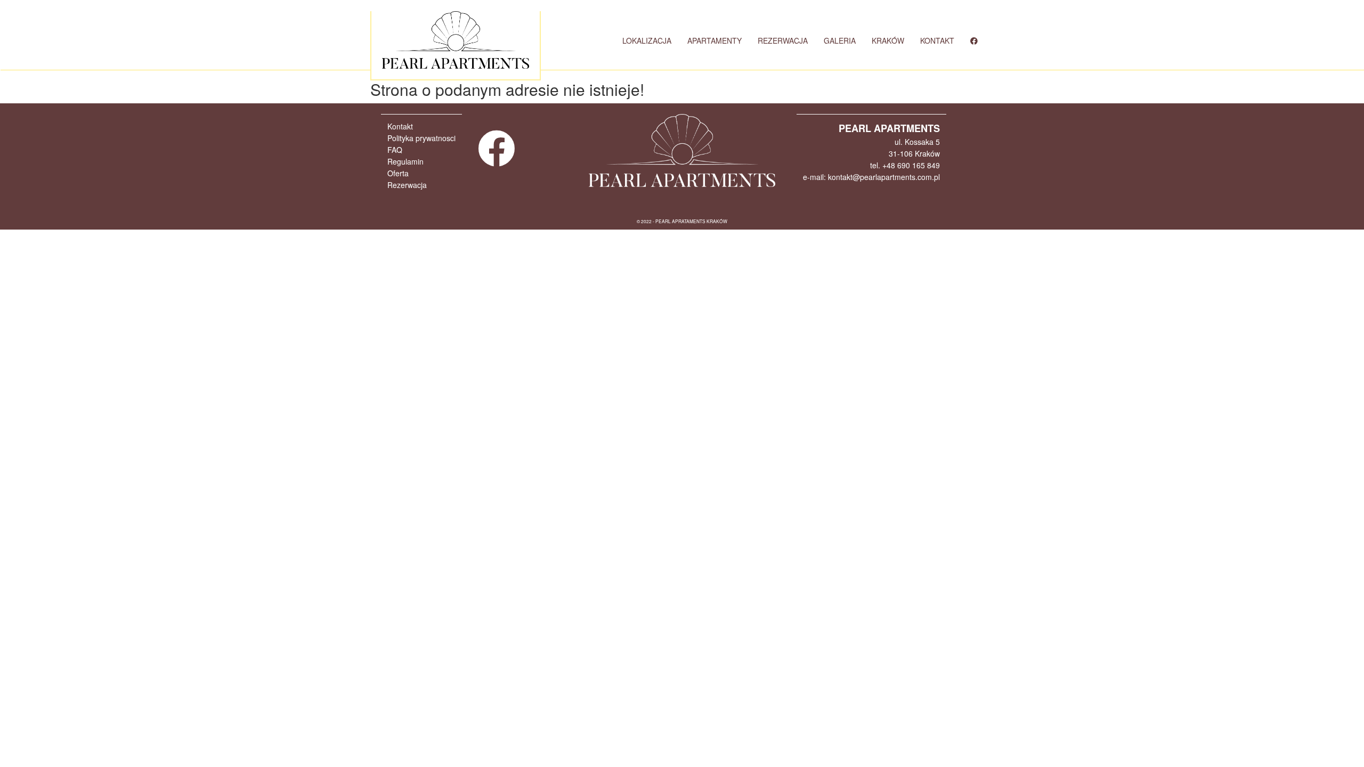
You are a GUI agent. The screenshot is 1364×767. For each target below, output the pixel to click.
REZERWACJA (783, 40)
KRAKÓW (888, 40)
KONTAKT (937, 40)
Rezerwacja (407, 184)
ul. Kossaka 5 (917, 141)
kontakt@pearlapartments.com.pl (884, 177)
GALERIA (840, 40)
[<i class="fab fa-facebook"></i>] (974, 40)
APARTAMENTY (714, 40)
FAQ (394, 149)
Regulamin (405, 161)
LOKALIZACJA (646, 40)
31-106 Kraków (914, 153)
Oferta (398, 173)
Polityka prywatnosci (421, 138)
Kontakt (400, 126)
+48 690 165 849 (911, 165)
